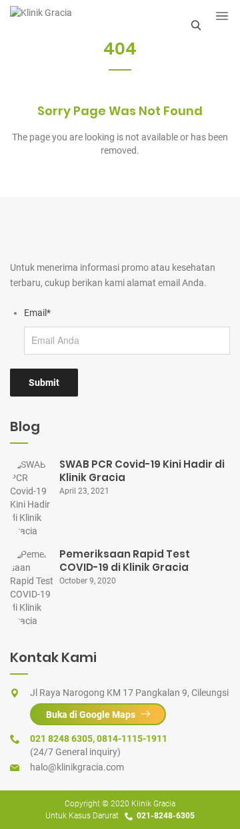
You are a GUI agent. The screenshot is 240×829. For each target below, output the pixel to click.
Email (37, 312)
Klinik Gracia (153, 803)
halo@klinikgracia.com (77, 767)
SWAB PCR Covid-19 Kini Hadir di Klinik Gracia (142, 470)
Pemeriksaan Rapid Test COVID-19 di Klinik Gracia (124, 560)
